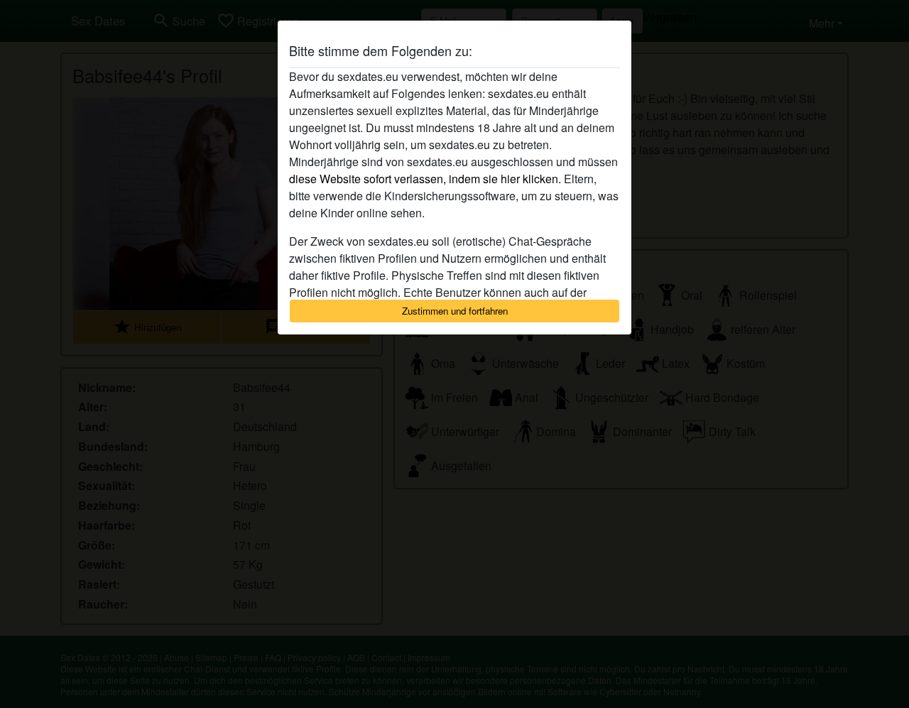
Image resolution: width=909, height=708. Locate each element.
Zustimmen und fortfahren (455, 310)
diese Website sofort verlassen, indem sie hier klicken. (425, 178)
